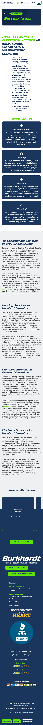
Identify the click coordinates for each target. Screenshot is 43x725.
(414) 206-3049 (27, 721)
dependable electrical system (15, 469)
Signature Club (16, 568)
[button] (17, 721)
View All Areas (21, 542)
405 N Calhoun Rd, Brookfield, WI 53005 (20, 597)
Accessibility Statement (26, 703)
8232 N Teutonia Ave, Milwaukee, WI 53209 (20, 589)
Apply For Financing (21, 573)
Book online (6, 721)
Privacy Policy (12, 703)
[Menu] (39, 3)
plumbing (8, 406)
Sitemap (33, 708)
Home (6, 13)
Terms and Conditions (20, 705)
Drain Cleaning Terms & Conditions (17, 708)
